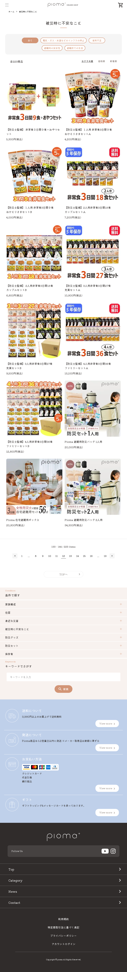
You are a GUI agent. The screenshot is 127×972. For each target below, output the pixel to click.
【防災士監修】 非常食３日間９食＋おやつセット (33, 132)
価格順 (101, 61)
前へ (14, 555)
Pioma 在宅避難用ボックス (22, 520)
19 (105, 556)
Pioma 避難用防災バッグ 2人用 (84, 520)
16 (91, 556)
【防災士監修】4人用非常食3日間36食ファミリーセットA (88, 366)
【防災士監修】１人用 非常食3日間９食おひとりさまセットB (30, 209)
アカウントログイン (63, 944)
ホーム (11, 11)
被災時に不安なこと (28, 11)
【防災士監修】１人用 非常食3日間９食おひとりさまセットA (88, 132)
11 (56, 556)
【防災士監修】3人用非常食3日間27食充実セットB (29, 366)
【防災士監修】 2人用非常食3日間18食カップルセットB (29, 288)
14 (77, 556)
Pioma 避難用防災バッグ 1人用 (83, 442)
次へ (112, 555)
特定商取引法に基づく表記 (63, 927)
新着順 (113, 61)
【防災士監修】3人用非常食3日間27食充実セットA (88, 288)
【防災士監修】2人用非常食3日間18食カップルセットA (88, 209)
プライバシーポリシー (63, 935)
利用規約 (63, 919)
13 (70, 556)
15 (84, 556)
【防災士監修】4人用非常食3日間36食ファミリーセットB (29, 444)
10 (49, 556)
